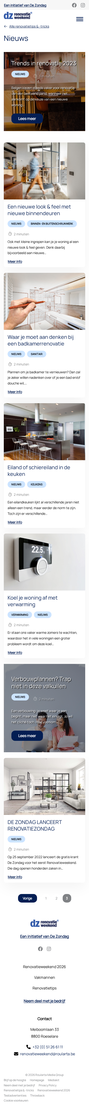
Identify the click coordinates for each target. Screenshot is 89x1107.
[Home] (18, 15)
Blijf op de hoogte (15, 1080)
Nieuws (20, 74)
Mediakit (53, 1080)
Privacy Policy (47, 1085)
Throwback (37, 1095)
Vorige (27, 898)
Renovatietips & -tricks (19, 1090)
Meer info (15, 261)
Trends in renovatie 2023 (43, 63)
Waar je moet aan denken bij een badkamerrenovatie (41, 340)
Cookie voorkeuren (16, 1100)
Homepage (37, 1080)
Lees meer (27, 118)
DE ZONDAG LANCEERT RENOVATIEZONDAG (35, 825)
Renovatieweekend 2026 (44, 966)
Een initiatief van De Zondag (25, 5)
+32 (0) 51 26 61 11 (48, 1047)
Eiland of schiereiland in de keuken (39, 470)
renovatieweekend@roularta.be (47, 1053)
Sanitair (36, 354)
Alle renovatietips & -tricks (29, 26)
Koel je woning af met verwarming (33, 601)
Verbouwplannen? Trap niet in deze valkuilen (41, 682)
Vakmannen (44, 977)
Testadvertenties (15, 1095)
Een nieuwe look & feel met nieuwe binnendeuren (39, 210)
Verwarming (19, 614)
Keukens (36, 484)
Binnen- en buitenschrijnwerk (52, 223)
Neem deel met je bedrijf (44, 1001)
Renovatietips (44, 988)
